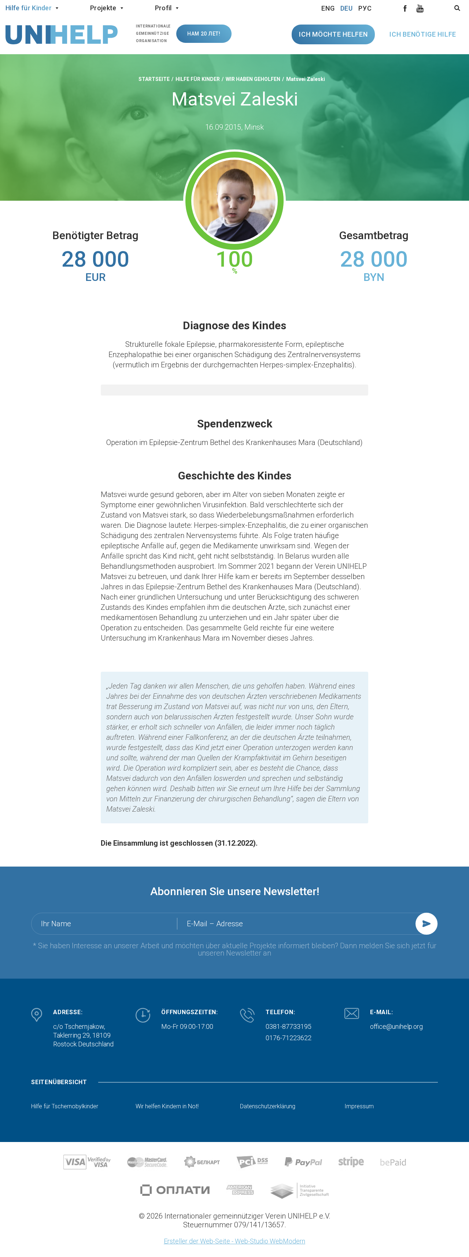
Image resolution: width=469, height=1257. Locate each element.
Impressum (359, 1106)
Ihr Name (56, 923)
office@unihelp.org (396, 1026)
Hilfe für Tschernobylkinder (64, 1106)
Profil (163, 8)
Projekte (103, 8)
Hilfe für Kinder (28, 8)
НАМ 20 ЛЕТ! (204, 34)
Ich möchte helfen (333, 34)
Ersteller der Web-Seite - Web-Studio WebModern (234, 1241)
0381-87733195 (288, 1026)
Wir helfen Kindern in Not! (167, 1106)
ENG (328, 8)
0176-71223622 (288, 1038)
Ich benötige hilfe (422, 34)
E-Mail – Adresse (215, 923)
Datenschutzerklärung (267, 1106)
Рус (365, 8)
